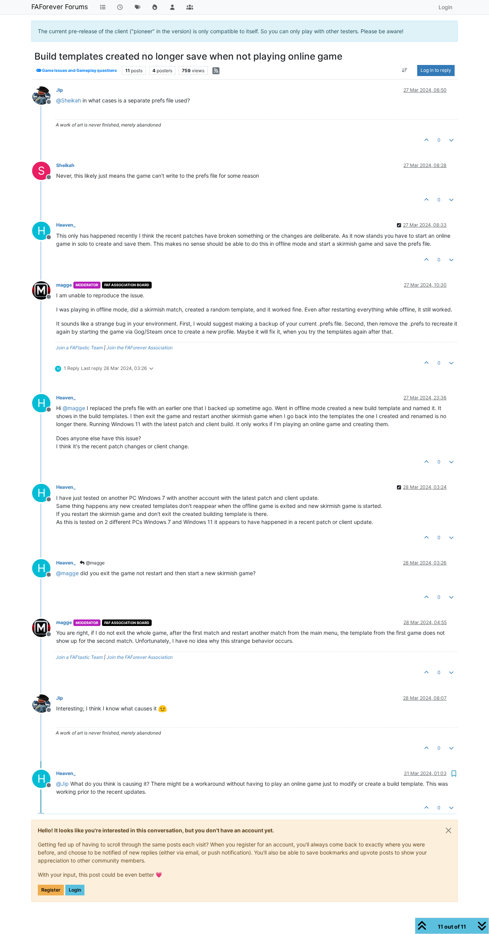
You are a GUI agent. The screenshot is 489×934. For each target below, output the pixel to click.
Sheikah (65, 165)
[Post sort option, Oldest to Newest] (404, 70)
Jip (59, 90)
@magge (95, 563)
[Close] (448, 830)
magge (64, 285)
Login (75, 890)
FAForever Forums (59, 7)
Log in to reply (436, 70)
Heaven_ (66, 225)
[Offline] (44, 95)
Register (50, 890)
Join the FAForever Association (140, 347)
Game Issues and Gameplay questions (79, 70)
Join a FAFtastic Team (79, 347)
